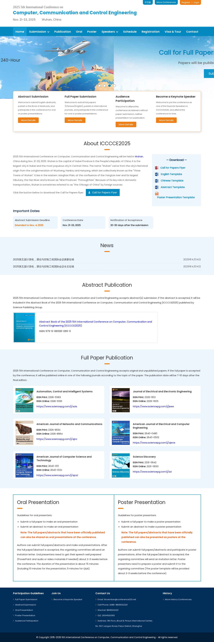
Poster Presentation (25, 615)
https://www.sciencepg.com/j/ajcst (57, 475)
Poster (92, 32)
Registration (151, 32)
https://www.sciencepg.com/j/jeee (153, 406)
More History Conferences (178, 599)
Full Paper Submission (26, 599)
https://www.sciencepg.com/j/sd (152, 471)
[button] (99, 85)
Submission (37, 32)
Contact (192, 32)
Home (20, 32)
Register (186, 2)
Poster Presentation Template (176, 197)
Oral (79, 32)
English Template (171, 174)
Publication (62, 32)
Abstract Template (173, 187)
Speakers (108, 32)
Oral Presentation (24, 610)
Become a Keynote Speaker (68, 599)
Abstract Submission (25, 604)
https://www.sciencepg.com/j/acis (57, 406)
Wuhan (139, 156)
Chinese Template (172, 180)
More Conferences (166, 2)
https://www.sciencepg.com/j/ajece (154, 442)
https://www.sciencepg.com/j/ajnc (57, 439)
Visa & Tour (173, 32)
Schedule (130, 32)
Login (196, 2)
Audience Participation (26, 620)
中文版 (148, 2)
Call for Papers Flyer (172, 168)
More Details (28, 120)
